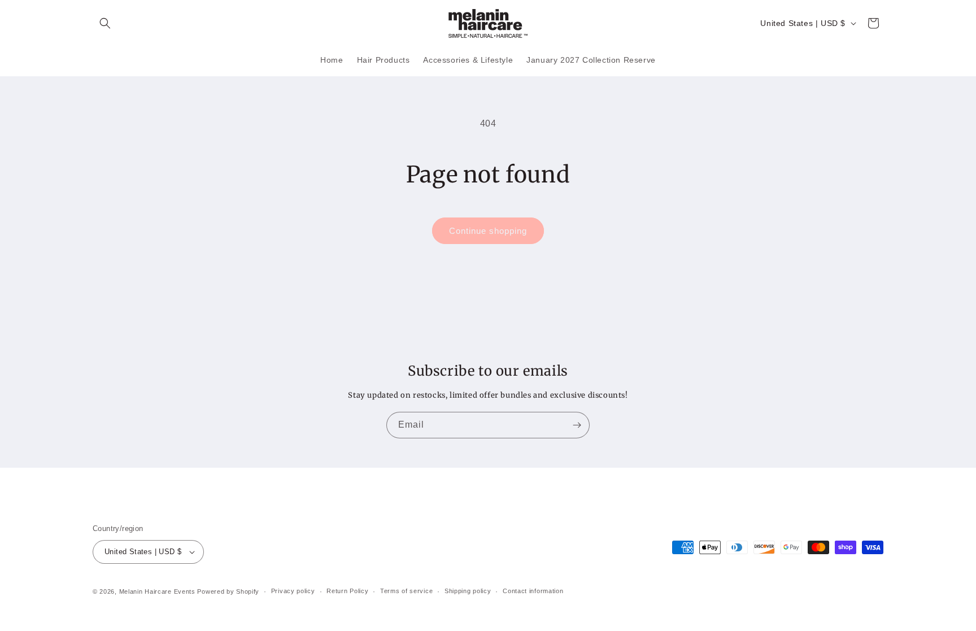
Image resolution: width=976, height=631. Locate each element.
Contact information (533, 591)
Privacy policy (293, 591)
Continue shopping (488, 231)
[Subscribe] (576, 425)
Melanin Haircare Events (157, 591)
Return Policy (347, 591)
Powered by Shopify (228, 591)
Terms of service (406, 591)
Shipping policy (468, 591)
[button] (105, 23)
